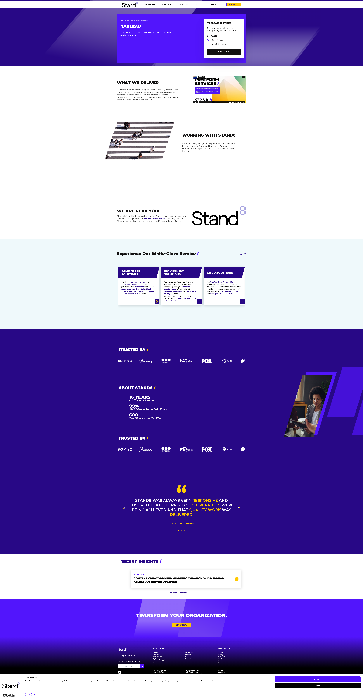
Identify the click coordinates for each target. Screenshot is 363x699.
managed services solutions (221, 294)
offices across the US (155, 218)
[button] (124, 508)
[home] (131, 4)
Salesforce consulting (137, 282)
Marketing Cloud (140, 291)
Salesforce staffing (129, 284)
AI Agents (178, 298)
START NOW (181, 625)
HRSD (189, 298)
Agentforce (126, 289)
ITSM (166, 301)
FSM (175, 301)
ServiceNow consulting (173, 291)
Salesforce (139, 287)
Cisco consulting (227, 291)
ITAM (194, 298)
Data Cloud (136, 289)
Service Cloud (127, 291)
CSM (184, 298)
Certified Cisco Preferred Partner (223, 282)
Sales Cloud (146, 289)
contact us (224, 52)
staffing (238, 291)
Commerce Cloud (131, 294)
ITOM (171, 301)
